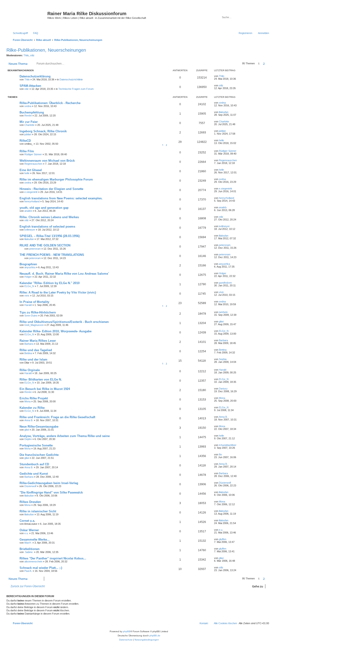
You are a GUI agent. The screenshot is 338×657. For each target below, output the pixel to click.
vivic (26, 295)
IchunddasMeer (227, 445)
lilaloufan (223, 112)
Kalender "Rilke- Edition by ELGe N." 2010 (50, 283)
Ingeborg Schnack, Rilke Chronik (43, 131)
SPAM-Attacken (30, 85)
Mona (27, 401)
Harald (28, 305)
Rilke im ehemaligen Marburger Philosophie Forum (56, 179)
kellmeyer (29, 229)
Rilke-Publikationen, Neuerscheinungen (46, 50)
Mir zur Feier (29, 122)
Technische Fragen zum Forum (76, 88)
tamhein (223, 312)
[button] (269, 63)
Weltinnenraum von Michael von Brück (47, 160)
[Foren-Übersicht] (27, 17)
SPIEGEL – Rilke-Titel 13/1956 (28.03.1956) (50, 236)
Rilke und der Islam (33, 359)
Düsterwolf (30, 486)
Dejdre (28, 439)
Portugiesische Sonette (36, 445)
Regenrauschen (33, 163)
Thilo (26, 55)
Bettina (28, 353)
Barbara (28, 343)
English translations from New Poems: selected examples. (61, 198)
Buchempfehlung (32, 112)
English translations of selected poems (47, 226)
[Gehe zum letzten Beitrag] (226, 76)
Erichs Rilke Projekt (34, 398)
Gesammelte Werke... (35, 539)
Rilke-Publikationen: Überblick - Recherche (50, 103)
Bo (220, 454)
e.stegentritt (30, 192)
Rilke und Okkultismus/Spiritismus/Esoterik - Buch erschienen (64, 322)
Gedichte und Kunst (34, 473)
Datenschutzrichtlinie (71, 79)
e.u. (26, 533)
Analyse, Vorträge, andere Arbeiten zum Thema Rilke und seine (65, 436)
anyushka (29, 267)
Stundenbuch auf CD (34, 464)
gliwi (221, 321)
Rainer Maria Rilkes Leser (38, 340)
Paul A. (28, 571)
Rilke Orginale (30, 370)
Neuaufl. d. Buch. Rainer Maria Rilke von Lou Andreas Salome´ (64, 273)
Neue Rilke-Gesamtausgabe (39, 426)
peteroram (35, 248)
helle (221, 140)
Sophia (222, 359)
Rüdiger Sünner (33, 154)
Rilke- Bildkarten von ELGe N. (41, 379)
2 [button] (264, 64)
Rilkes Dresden (30, 502)
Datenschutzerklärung (35, 76)
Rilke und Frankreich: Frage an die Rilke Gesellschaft (57, 417)
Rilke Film (27, 151)
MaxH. (28, 542)
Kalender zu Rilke (32, 407)
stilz (32, 55)
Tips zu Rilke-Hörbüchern (38, 312)
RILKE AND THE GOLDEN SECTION (45, 245)
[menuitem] (33, 33)
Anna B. (28, 420)
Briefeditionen (30, 549)
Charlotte (29, 125)
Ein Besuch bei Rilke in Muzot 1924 (45, 389)
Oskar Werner (29, 530)
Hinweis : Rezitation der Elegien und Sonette (51, 189)
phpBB (126, 631)
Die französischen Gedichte (39, 455)
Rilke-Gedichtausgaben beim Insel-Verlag (49, 483)
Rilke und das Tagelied (36, 350)
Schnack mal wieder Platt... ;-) (41, 568)
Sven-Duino (30, 315)
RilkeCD (25, 140)
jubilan (27, 134)
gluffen (222, 539)
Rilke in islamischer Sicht (38, 511)
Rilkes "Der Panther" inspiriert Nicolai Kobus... (53, 558)
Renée (28, 115)
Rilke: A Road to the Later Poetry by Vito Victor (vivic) (58, 292)
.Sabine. (28, 552)
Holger (28, 276)
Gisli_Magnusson (34, 325)
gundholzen (225, 282)
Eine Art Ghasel (31, 170)
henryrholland (32, 201)
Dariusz (223, 388)
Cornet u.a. (27, 520)
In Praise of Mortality (34, 302)
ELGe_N (29, 286)
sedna (27, 106)
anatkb (28, 210)
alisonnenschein (33, 561)
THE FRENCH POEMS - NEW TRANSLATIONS (52, 255)
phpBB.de (154, 635)
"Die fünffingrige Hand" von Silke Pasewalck (51, 492)
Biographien (28, 264)
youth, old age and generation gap (44, 207)
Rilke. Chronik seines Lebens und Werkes (49, 217)
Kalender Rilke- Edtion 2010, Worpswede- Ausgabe (56, 331)
